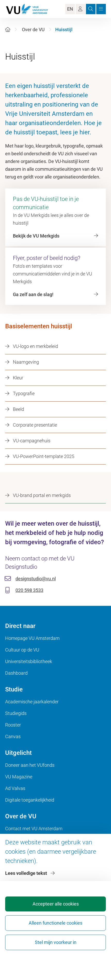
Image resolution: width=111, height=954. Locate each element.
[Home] (7, 29)
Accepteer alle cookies (56, 904)
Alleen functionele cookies (55, 923)
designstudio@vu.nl (35, 578)
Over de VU (33, 29)
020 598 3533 (29, 590)
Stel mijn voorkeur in (55, 942)
